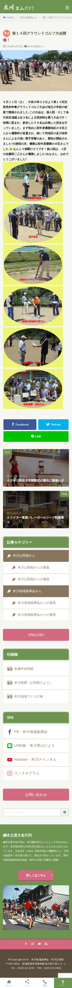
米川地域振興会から (27, 591)
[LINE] (36, 436)
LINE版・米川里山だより (34, 745)
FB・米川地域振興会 (31, 731)
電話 (45, 985)
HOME (10, 17)
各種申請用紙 (23, 668)
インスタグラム (26, 773)
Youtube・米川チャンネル (35, 759)
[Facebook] (20, 424)
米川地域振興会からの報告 (37, 614)
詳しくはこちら (36, 875)
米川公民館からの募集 (34, 567)
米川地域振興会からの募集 (37, 602)
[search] (65, 812)
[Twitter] (53, 424)
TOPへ (63, 985)
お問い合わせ (36, 794)
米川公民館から (28, 17)
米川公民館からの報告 (34, 579)
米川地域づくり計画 (28, 696)
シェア (27, 985)
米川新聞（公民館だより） (33, 682)
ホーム (9, 985)
